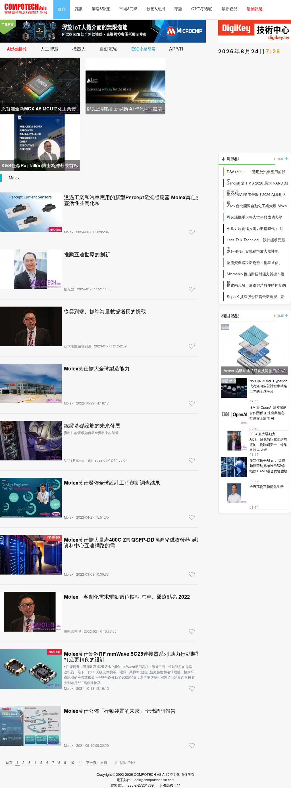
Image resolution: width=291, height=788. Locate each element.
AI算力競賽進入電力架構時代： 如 (255, 228)
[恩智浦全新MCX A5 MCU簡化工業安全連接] (40, 85)
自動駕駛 (108, 48)
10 (72, 762)
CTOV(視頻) (202, 8)
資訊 (78, 8)
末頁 (103, 762)
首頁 (62, 8)
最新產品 (230, 8)
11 (80, 762)
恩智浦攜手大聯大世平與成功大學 (254, 217)
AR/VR (176, 48)
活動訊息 (255, 8)
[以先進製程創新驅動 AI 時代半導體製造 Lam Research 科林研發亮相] (125, 85)
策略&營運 (101, 8)
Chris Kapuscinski (78, 460)
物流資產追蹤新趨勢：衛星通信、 (254, 262)
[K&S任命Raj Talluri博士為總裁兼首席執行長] (40, 142)
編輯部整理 (72, 631)
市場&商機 (128, 8)
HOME (279, 159)
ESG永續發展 (143, 49)
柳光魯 (69, 288)
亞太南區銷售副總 (77, 345)
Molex (14, 178)
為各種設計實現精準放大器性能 (252, 251)
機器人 (79, 48)
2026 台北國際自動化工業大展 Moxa (257, 205)
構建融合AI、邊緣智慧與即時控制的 (256, 285)
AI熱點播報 (17, 49)
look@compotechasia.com (154, 779)
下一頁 (91, 762)
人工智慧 (49, 48)
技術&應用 (156, 8)
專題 (178, 8)
